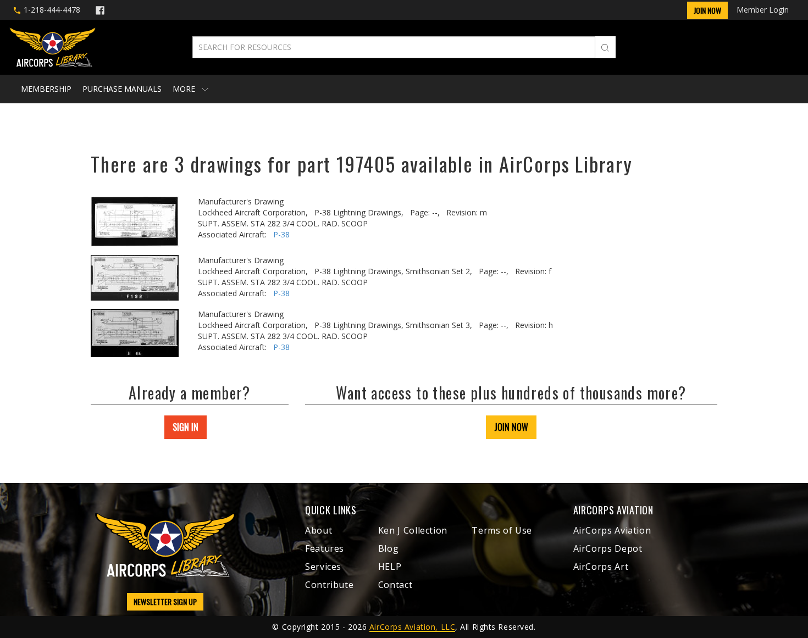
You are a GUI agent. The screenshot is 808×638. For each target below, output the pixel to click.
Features (324, 548)
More (185, 89)
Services (323, 567)
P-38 (281, 234)
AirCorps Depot (608, 548)
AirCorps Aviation (612, 530)
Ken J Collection (412, 530)
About (318, 530)
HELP (390, 567)
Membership (46, 89)
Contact (395, 585)
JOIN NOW (511, 427)
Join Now (707, 10)
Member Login (763, 9)
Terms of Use (502, 530)
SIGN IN (185, 427)
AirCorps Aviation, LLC (412, 627)
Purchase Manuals (122, 89)
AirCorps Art (601, 567)
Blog (388, 548)
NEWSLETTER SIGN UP (165, 601)
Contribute (329, 585)
